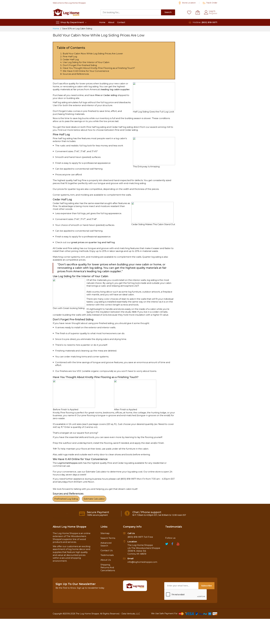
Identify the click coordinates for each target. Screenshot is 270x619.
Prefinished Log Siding (66, 498)
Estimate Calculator (96, 471)
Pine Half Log (70, 56)
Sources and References (76, 74)
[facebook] (172, 544)
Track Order (211, 3)
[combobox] (131, 12)
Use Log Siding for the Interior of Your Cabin (86, 62)
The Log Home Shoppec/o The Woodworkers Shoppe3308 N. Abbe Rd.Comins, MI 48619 (144, 549)
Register (213, 13)
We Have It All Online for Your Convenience (86, 71)
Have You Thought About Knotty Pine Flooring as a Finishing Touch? (99, 68)
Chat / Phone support (146, 512)
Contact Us (106, 550)
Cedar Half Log (71, 59)
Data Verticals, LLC (131, 613)
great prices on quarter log (86, 242)
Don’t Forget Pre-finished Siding (80, 65)
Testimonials (107, 555)
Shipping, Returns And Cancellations (108, 567)
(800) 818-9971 (209, 22)
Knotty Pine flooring (63, 412)
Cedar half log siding (63, 203)
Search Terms (108, 538)
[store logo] (66, 12)
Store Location (189, 3)
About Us (106, 560)
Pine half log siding (63, 138)
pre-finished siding (104, 323)
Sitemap (105, 533)
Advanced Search (106, 544)
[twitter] (166, 544)
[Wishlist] (189, 12)
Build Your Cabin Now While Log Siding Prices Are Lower (93, 53)
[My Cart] (198, 12)
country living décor (101, 291)
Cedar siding (110, 95)
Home (56, 28)
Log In (212, 11)
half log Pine (79, 180)
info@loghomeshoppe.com (142, 562)
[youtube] (178, 544)
